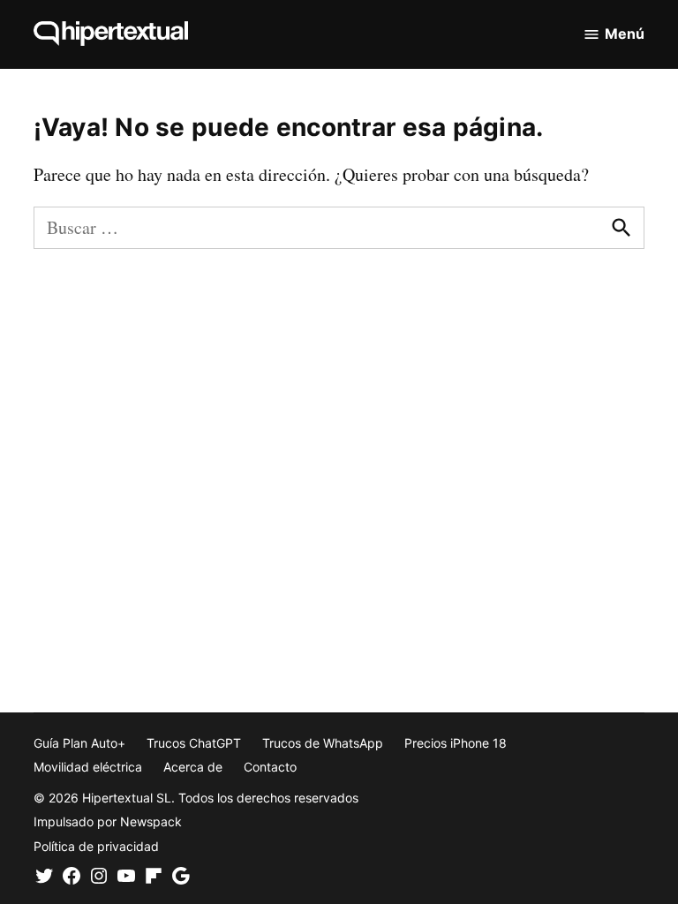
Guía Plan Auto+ (79, 742)
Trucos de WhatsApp (322, 742)
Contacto (270, 766)
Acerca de (192, 766)
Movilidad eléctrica (88, 766)
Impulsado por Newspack (108, 821)
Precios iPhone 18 (455, 742)
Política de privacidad (96, 846)
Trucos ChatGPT (194, 742)
